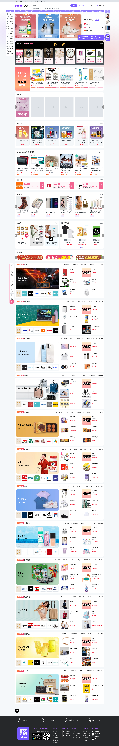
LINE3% (65, 670)
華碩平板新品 (84, 264)
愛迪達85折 (71, 486)
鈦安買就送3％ (65, 375)
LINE (96, 738)
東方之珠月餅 (99, 412)
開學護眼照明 (99, 301)
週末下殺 (67, 11)
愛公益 (81, 11)
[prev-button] (16, 257)
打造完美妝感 (74, 523)
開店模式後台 (86, 735)
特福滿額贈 (92, 375)
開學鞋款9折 (62, 486)
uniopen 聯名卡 (91, 11)
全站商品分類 (86, 740)
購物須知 (55, 740)
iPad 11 (72, 338)
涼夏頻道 (54, 11)
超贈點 (100, 11)
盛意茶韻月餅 (90, 412)
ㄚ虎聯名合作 (76, 738)
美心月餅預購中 (59, 412)
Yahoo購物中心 (22, 5)
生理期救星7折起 (87, 560)
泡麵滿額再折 (88, 670)
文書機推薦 (67, 264)
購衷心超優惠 (66, 733)
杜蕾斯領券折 (99, 449)
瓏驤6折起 (64, 634)
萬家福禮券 (100, 634)
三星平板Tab (80, 338)
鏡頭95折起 (64, 338)
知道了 (100, 37)
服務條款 (55, 738)
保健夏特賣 (64, 449)
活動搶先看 (83, 523)
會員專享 (74, 11)
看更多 (107, 32)
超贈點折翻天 (66, 731)
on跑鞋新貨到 (99, 486)
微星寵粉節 (75, 264)
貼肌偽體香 (100, 523)
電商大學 (85, 731)
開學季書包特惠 (76, 560)
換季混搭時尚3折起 (37, 8)
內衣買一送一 (91, 597)
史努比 (53, 8)
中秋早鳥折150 (80, 412)
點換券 (19, 11)
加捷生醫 (91, 449)
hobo (50, 8)
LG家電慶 (91, 301)
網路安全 (55, 733)
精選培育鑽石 (91, 634)
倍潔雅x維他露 (56, 560)
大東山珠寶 (82, 634)
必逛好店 (60, 11)
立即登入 (97, 19)
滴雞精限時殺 (83, 449)
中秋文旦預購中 (70, 412)
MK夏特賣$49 (73, 634)
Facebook (97, 733)
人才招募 (75, 735)
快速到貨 (40, 11)
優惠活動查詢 (66, 735)
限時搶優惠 (66, 523)
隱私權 (55, 735)
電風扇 (73, 301)
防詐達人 (92, 264)
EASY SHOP (45, 8)
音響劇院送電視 (82, 301)
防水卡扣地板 (83, 375)
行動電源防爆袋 (90, 338)
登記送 (26, 11)
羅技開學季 (100, 264)
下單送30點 (73, 670)
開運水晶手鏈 (64, 597)
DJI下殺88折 (99, 338)
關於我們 (55, 731)
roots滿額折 (73, 597)
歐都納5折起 (80, 486)
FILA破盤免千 (89, 486)
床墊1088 (74, 375)
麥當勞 (57, 8)
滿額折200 (100, 375)
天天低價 (47, 11)
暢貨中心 (33, 11)
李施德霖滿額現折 (98, 560)
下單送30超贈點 (99, 670)
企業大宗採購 (76, 733)
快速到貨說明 (86, 738)
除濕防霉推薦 (66, 560)
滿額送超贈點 (73, 449)
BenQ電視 (66, 301)
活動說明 (101, 152)
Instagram (97, 736)
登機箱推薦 (100, 597)
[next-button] (103, 257)
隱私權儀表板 (56, 742)
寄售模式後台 (86, 733)
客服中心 (75, 731)
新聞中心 (97, 731)
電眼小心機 (92, 523)
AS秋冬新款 (82, 597)
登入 (83, 5)
